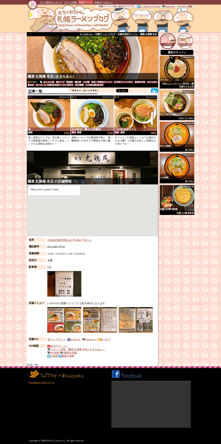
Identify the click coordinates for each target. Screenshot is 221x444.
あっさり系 (49, 82)
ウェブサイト (58, 339)
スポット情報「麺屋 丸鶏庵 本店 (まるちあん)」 (78, 349)
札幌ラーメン (86, 2)
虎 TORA (189, 149)
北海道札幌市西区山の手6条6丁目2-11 (69, 240)
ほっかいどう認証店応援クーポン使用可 (54, 85)
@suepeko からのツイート (41, 382)
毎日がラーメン (59, 346)
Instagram (170, 6)
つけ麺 (86, 82)
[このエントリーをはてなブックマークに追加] (154, 91)
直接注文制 (140, 82)
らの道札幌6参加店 (94, 85)
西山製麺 (79, 85)
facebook (75, 339)
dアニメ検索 (70, 2)
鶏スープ (60, 82)
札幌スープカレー (104, 2)
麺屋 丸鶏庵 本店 (41, 181)
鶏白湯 (78, 82)
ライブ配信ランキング (51, 2)
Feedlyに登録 (186, 6)
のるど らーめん (186, 118)
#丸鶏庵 (54, 352)
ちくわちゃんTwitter (150, 6)
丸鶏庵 (54, 356)
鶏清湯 (69, 82)
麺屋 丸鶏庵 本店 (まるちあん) (51, 76)
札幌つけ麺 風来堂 (185, 213)
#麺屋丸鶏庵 (70, 352)
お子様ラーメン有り (123, 82)
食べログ (105, 339)
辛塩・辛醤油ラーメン (101, 82)
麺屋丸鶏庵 (67, 356)
